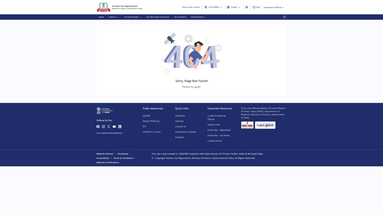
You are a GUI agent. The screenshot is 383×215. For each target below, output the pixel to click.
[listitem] (104, 153)
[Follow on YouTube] (114, 126)
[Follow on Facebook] (97, 126)
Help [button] (258, 7)
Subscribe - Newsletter (219, 130)
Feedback (180, 115)
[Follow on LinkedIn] (119, 126)
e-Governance (215, 140)
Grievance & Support (185, 131)
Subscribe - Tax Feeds (219, 135)
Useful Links (214, 124)
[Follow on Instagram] (103, 126)
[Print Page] (247, 7)
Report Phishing (151, 121)
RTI (144, 126)
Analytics (179, 137)
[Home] (103, 7)
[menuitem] (101, 17)
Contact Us (180, 126)
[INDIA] (265, 125)
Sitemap (179, 121)
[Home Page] (104, 110)
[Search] (285, 17)
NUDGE (146, 115)
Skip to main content (191, 7)
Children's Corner (152, 131)
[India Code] (247, 125)
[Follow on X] (108, 126)
